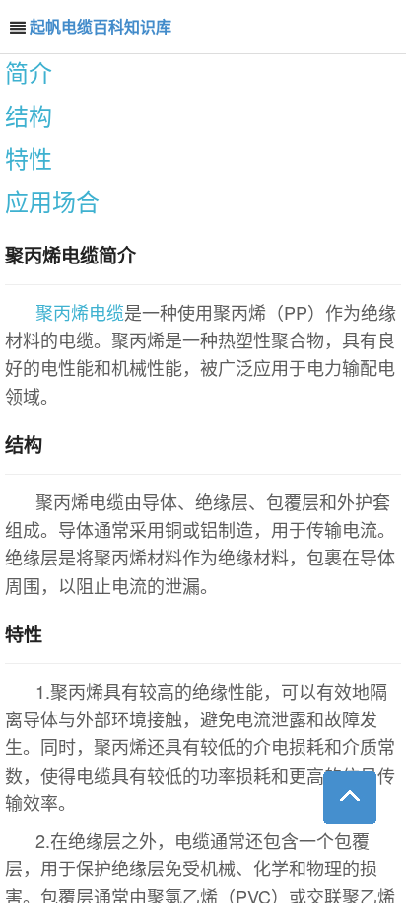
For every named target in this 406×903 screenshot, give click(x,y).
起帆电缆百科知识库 (100, 26)
